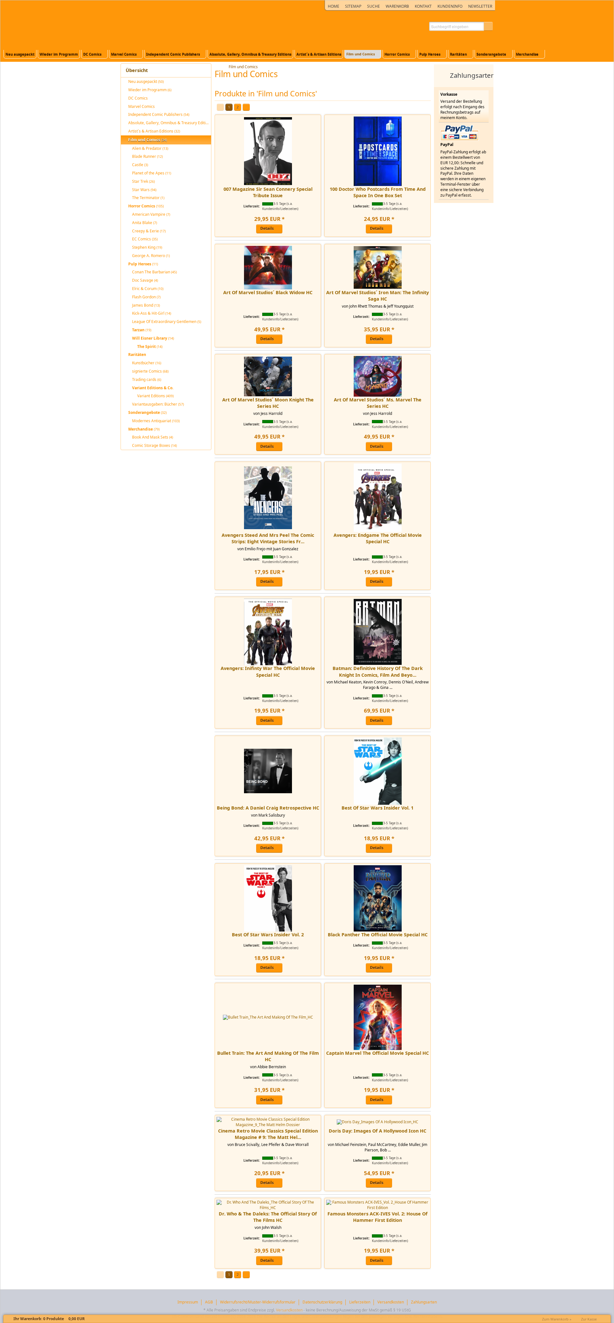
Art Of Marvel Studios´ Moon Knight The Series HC (268, 403)
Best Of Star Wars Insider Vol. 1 (377, 808)
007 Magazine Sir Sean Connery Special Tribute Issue (268, 192)
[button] (488, 26)
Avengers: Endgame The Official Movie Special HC (378, 538)
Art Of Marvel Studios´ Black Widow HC (267, 292)
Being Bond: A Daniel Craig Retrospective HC (268, 808)
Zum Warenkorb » (556, 1319)
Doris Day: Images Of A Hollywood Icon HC (377, 1131)
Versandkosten (289, 1310)
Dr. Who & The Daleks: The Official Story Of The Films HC (268, 1217)
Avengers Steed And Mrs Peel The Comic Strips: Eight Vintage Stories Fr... (268, 538)
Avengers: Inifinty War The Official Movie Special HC (268, 671)
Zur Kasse (589, 1319)
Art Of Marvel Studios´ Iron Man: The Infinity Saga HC (377, 295)
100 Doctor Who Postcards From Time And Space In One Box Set (378, 192)
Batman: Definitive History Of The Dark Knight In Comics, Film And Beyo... (378, 671)
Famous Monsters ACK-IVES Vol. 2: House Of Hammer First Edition (377, 1217)
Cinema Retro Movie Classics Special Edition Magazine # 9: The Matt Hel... (268, 1134)
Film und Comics (243, 66)
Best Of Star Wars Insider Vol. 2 (268, 935)
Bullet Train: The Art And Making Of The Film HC (268, 1056)
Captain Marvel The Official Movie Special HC (377, 1053)
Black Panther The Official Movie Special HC (378, 935)
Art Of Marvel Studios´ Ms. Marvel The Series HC (377, 403)
